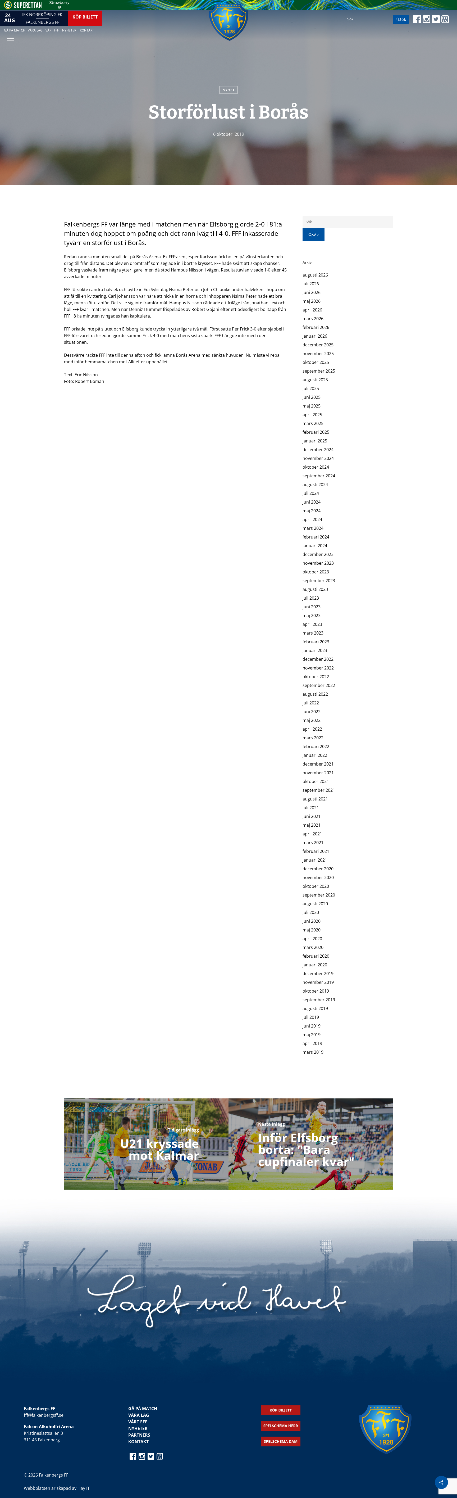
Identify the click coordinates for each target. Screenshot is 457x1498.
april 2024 (312, 519)
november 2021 (318, 773)
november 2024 (318, 458)
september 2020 (319, 895)
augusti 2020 (315, 904)
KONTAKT (138, 1442)
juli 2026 (311, 284)
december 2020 (318, 869)
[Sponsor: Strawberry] (59, 7)
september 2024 (319, 476)
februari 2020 (316, 956)
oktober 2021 (316, 781)
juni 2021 (312, 816)
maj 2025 (312, 406)
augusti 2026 (315, 275)
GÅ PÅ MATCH (142, 1408)
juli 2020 (311, 912)
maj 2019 (312, 1035)
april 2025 (312, 415)
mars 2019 (313, 1052)
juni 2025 (312, 397)
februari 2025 (316, 432)
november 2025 (318, 353)
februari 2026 (316, 327)
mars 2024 (313, 528)
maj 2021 (312, 825)
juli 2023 (311, 598)
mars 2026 (313, 319)
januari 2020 (315, 965)
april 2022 (312, 729)
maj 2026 (312, 301)
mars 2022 (313, 738)
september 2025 (319, 371)
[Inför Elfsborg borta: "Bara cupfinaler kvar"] (311, 1144)
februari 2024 (316, 537)
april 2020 (312, 939)
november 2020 (318, 877)
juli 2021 (311, 808)
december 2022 (318, 659)
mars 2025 (313, 423)
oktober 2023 (316, 572)
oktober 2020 (316, 886)
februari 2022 (316, 746)
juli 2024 (311, 493)
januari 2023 (315, 650)
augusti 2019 (315, 1008)
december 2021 (318, 764)
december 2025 (318, 345)
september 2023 (319, 580)
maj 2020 (312, 930)
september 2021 (319, 790)
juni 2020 (312, 921)
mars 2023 (313, 633)
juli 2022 (311, 703)
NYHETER (138, 1428)
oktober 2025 (316, 362)
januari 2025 (315, 441)
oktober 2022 (316, 677)
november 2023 (318, 563)
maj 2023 (312, 615)
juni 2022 (312, 711)
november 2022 (318, 668)
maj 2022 (312, 720)
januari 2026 (315, 336)
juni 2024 (312, 502)
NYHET (228, 89)
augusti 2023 (315, 589)
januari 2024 (315, 546)
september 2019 (319, 1000)
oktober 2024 (316, 467)
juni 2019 (312, 1026)
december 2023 (318, 554)
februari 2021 (316, 851)
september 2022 (319, 685)
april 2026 (312, 310)
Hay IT (83, 1488)
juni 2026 (312, 292)
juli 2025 (311, 388)
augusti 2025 (315, 380)
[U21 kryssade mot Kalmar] (146, 1144)
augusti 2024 (315, 484)
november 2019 (318, 982)
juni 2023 (312, 607)
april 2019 (312, 1043)
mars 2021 (313, 842)
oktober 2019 (316, 991)
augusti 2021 (315, 799)
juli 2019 (311, 1017)
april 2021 (312, 834)
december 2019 (318, 973)
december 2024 (318, 449)
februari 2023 (316, 642)
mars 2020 (313, 947)
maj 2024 (312, 511)
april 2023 (312, 624)
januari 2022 (315, 755)
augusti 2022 (315, 694)
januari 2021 (315, 860)
